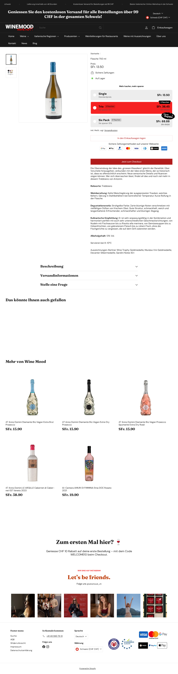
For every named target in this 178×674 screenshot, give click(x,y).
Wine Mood (35, 361)
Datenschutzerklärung (21, 650)
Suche (13, 636)
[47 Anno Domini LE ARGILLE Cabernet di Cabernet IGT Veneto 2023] (32, 467)
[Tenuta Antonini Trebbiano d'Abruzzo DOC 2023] (18, 329)
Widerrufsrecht (18, 643)
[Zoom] (53, 88)
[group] (23, 605)
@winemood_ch (94, 584)
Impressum (15, 646)
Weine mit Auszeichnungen (137, 36)
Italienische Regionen (45, 36)
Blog (35, 43)
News (24, 43)
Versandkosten (111, 130)
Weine (23, 36)
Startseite (95, 53)
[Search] (100, 27)
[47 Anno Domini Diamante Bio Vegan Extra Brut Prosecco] (32, 402)
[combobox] (71, 27)
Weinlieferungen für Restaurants (101, 36)
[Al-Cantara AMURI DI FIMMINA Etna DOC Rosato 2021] (89, 467)
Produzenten (71, 36)
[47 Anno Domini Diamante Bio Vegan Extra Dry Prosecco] (89, 402)
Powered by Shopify (87, 668)
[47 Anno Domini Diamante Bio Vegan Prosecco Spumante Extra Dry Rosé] (145, 402)
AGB (12, 639)
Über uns (161, 36)
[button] (131, 95)
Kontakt (12, 43)
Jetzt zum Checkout (131, 161)
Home (11, 36)
